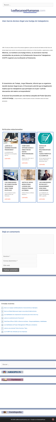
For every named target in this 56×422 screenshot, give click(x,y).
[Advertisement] (28, 35)
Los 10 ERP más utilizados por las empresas (15, 331)
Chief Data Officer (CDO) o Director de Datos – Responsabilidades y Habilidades (25, 321)
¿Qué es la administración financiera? (10, 148)
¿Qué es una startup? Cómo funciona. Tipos (15, 328)
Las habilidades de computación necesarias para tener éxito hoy (11, 186)
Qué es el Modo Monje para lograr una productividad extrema (27, 186)
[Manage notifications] (53, 419)
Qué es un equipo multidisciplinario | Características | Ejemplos (20, 307)
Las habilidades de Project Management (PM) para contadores (45, 186)
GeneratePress (41, 419)
